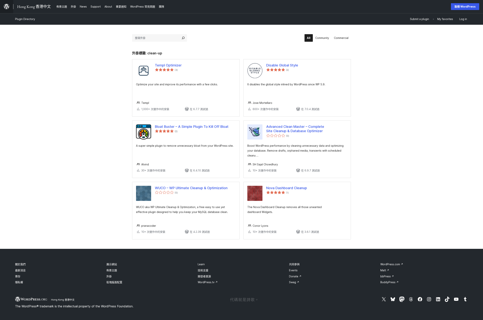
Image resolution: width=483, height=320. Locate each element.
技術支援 (203, 270)
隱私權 (19, 282)
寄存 (17, 276)
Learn (201, 264)
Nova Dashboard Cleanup (286, 188)
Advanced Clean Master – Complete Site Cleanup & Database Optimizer (295, 129)
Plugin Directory (25, 19)
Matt (384, 270)
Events (293, 270)
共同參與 (294, 264)
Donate (295, 276)
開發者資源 (204, 276)
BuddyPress (389, 282)
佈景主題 (111, 270)
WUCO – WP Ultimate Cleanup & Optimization (191, 188)
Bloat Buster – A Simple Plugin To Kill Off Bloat (191, 127)
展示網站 (111, 264)
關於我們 (20, 264)
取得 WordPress (465, 6)
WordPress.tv (208, 282)
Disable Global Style (282, 65)
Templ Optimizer (168, 65)
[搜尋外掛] (183, 38)
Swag (294, 282)
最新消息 (20, 270)
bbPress (387, 276)
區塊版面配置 (114, 282)
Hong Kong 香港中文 (63, 299)
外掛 (109, 276)
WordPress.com (391, 264)
